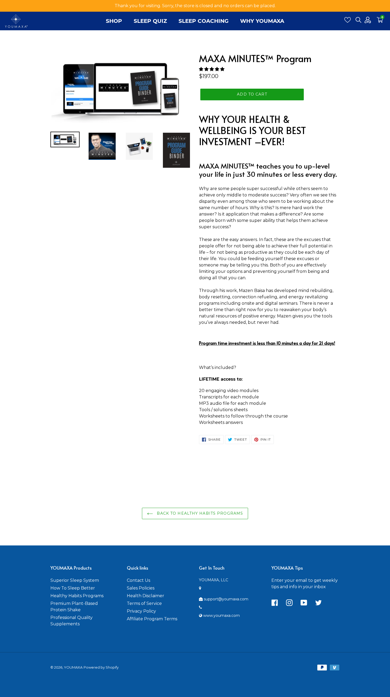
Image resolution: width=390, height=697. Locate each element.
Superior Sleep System (74, 580)
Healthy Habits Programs (76, 595)
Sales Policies (140, 588)
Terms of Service (144, 603)
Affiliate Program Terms (152, 618)
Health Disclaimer (145, 595)
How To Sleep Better (72, 588)
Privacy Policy (141, 611)
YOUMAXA (73, 667)
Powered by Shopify (101, 667)
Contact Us (138, 580)
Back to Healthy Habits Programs (199, 513)
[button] (212, 69)
